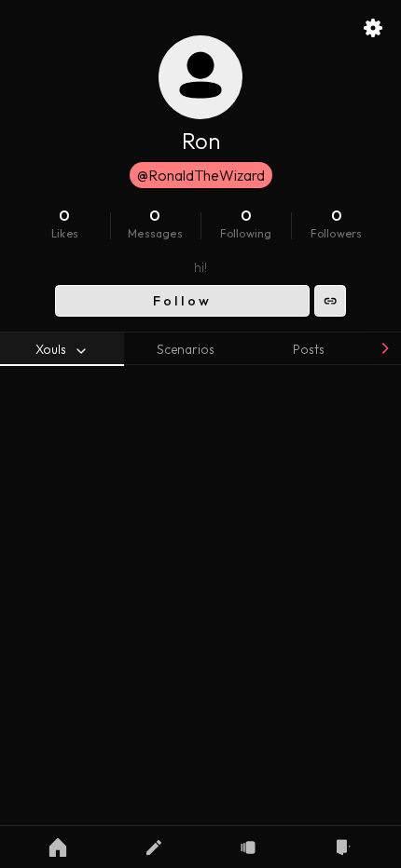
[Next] (384, 348)
